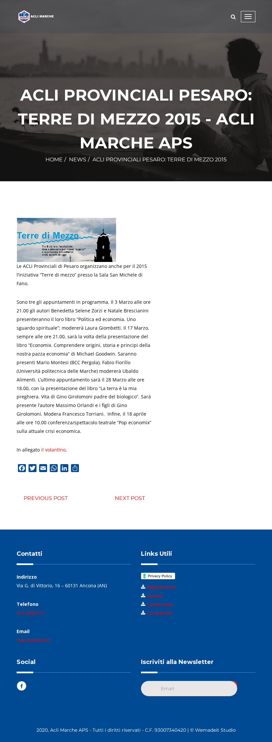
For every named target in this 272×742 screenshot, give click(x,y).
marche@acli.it (33, 640)
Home (54, 159)
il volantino (53, 450)
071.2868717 (30, 613)
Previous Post (46, 498)
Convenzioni (160, 604)
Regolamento (161, 587)
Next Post (130, 498)
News (77, 159)
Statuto (155, 595)
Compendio (159, 613)
